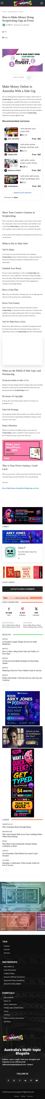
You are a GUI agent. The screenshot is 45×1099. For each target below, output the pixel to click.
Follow (22, 608)
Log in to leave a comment (22, 589)
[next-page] (7, 685)
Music (4, 841)
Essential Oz (7, 824)
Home (4, 12)
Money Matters (13, 12)
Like (9, 608)
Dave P (10, 25)
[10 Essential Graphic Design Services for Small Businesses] (22, 897)
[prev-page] (3, 685)
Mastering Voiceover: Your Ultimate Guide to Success (22, 670)
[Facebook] (8, 1080)
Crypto (5, 850)
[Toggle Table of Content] (27, 78)
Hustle (21, 12)
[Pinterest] (19, 1080)
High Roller (7, 831)
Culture (5, 860)
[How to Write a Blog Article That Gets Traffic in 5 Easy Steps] (18, 921)
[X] (19, 558)
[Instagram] (14, 1080)
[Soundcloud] (25, 1080)
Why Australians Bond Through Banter (16, 827)
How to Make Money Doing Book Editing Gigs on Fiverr (20, 488)
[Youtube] (36, 1080)
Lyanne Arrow (5, 910)
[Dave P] (4, 24)
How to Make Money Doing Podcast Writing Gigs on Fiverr (32, 626)
